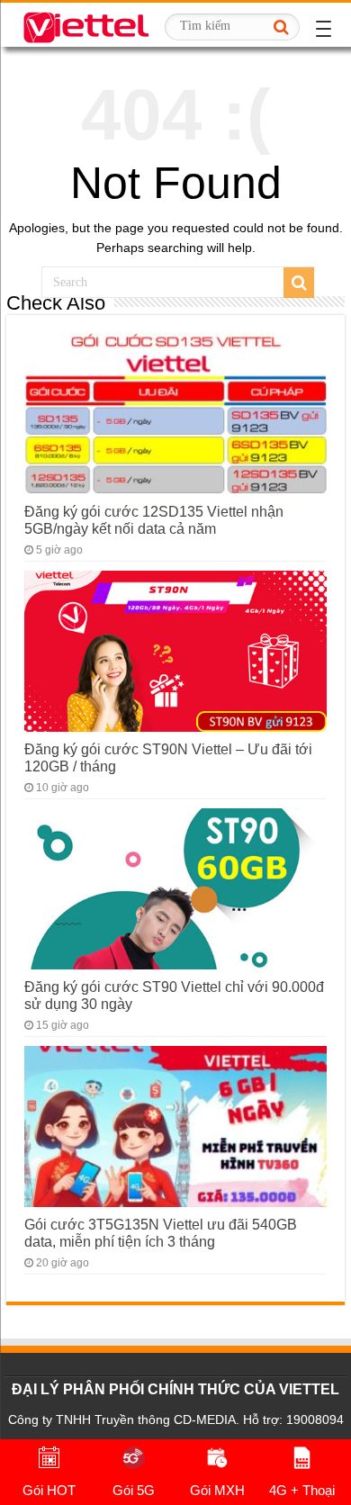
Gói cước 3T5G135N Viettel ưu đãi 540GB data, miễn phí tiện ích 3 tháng (160, 1232)
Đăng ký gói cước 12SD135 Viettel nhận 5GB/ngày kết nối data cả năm (154, 519)
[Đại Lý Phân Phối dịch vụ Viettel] (85, 24)
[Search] (281, 27)
